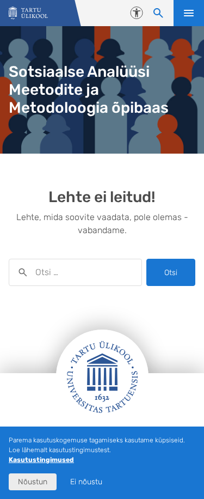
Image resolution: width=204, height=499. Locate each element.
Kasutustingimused (41, 460)
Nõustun (32, 481)
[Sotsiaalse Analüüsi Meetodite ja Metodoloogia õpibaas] (28, 13)
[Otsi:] (75, 272)
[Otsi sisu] (158, 13)
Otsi (170, 272)
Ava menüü (189, 13)
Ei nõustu (86, 481)
